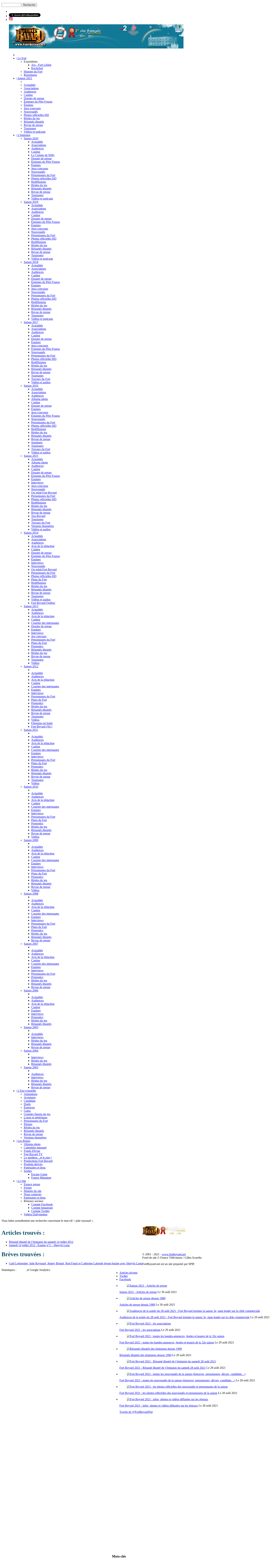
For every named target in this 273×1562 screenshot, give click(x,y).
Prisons (28, 1124)
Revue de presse (33, 125)
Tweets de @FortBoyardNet (136, 1411)
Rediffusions (38, 181)
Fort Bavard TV (33, 1154)
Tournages (30, 128)
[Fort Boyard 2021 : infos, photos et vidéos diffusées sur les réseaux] (167, 1399)
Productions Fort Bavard (38, 1160)
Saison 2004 (31, 1050)
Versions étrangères (42, 526)
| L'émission (23, 135)
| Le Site (21, 1181)
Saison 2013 (31, 606)
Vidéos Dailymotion (35, 1214)
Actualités (29, 85)
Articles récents (128, 1272)
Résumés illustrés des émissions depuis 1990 (145, 1355)
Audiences (30, 91)
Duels (27, 1104)
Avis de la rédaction (42, 546)
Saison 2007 (31, 943)
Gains (27, 1110)
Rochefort (37, 68)
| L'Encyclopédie (26, 1090)
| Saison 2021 (24, 78)
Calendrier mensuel (35, 1147)
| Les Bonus (23, 1140)
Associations (31, 88)
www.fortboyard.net (174, 1254)
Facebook (125, 1279)
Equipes (36, 629)
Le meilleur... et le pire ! (38, 1157)
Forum (28, 1187)
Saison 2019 (31, 201)
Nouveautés (31, 111)
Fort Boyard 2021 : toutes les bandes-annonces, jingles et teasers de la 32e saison (166, 1342)
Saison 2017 (31, 322)
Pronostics (37, 646)
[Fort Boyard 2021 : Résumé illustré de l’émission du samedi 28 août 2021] (171, 1361)
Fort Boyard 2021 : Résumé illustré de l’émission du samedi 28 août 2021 (162, 1367)
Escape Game (39, 1174)
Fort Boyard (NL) (41, 726)
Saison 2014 (31, 532)
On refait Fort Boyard (44, 492)
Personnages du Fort (43, 175)
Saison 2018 (31, 262)
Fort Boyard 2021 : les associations (139, 1329)
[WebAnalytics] (22, 1269)
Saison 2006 (31, 990)
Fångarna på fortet (42, 723)
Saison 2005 (31, 1027)
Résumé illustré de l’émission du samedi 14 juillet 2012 (41, 1241)
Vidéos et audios (41, 382)
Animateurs (30, 1094)
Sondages (37, 442)
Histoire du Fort (33, 71)
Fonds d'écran (32, 1150)
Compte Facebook (42, 1204)
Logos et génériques (35, 1117)
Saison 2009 (31, 840)
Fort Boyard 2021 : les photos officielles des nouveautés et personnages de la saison (168, 1393)
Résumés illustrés (34, 121)
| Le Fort (21, 58)
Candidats (29, 1100)
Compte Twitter (40, 1211)
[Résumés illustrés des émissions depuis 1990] (154, 1348)
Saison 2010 (31, 786)
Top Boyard (38, 516)
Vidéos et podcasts (35, 131)
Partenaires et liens (35, 1167)
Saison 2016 (31, 385)
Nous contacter (32, 1194)
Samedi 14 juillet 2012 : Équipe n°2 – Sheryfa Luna (39, 1245)
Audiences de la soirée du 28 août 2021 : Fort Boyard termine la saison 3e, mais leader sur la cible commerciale (184, 1317)
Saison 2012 (31, 666)
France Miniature (41, 1177)
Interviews (37, 482)
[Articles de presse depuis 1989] (146, 1298)
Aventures (30, 1097)
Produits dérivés (33, 1164)
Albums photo (39, 399)
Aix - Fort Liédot (41, 64)
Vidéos (35, 663)
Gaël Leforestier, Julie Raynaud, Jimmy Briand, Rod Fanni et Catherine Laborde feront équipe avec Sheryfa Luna (75, 1263)
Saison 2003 (31, 1067)
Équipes (28, 105)
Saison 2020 (31, 138)
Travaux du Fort (40, 379)
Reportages (30, 74)
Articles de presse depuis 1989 (137, 1304)
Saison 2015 (31, 455)
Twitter (123, 1276)
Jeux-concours (32, 108)
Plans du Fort (39, 579)
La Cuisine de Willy (43, 155)
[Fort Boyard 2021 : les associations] (149, 1323)
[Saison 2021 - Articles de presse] (147, 1285)
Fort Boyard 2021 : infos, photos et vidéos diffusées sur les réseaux (158, 1405)
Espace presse (32, 1184)
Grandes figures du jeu (37, 1114)
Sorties (28, 1171)
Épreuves (29, 1107)
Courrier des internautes (45, 623)
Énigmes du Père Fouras (38, 101)
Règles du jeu (32, 118)
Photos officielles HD (36, 115)
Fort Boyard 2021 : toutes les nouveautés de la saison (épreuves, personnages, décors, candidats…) (177, 1380)
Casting (28, 95)
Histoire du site (32, 1191)
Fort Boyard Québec (43, 602)
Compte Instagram (42, 1207)
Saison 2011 (31, 729)
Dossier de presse (34, 98)
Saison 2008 (31, 893)
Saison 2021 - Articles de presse (138, 1292)
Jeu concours (38, 636)
